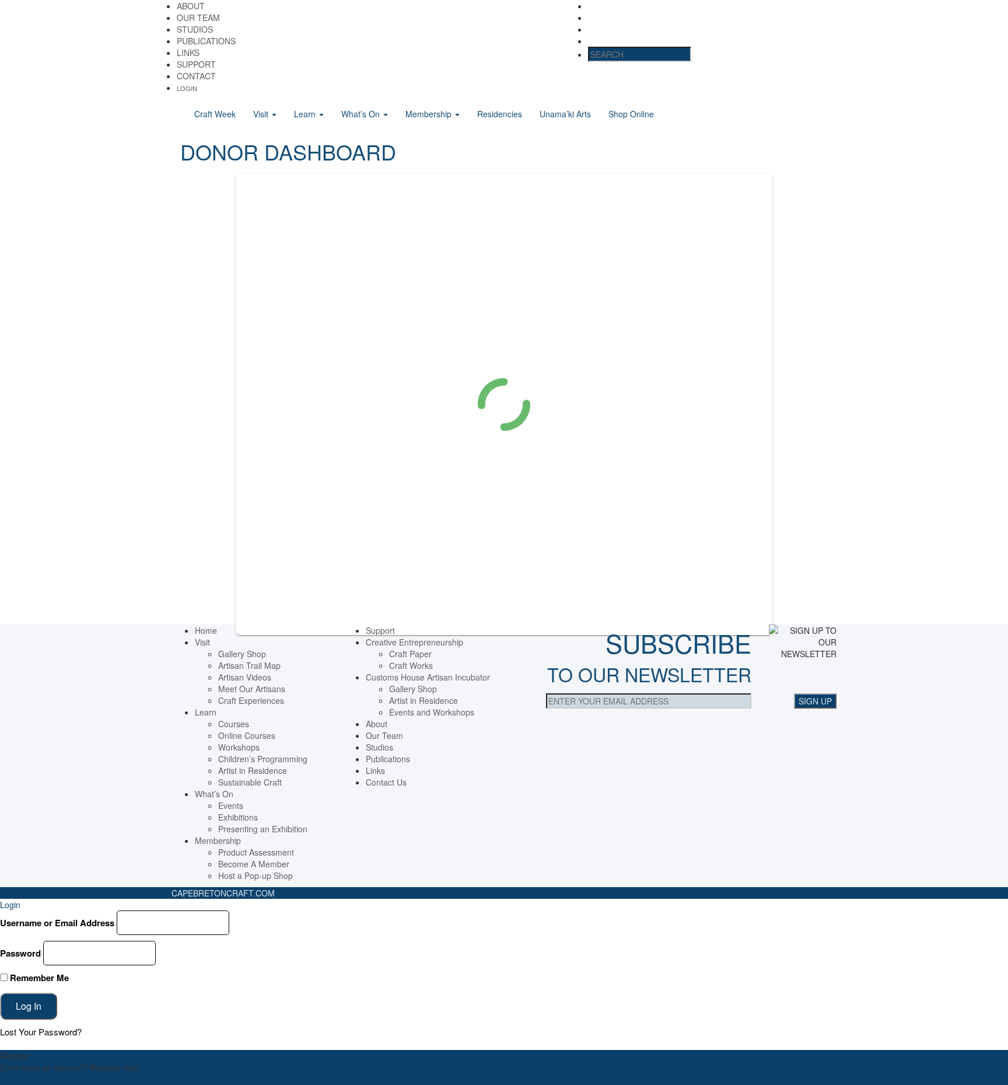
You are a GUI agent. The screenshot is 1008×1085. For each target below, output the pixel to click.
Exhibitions (238, 817)
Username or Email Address (57, 922)
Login (187, 88)
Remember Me (38, 977)
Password (20, 953)
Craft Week (215, 114)
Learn (306, 114)
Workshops (239, 747)
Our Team (198, 17)
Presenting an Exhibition (262, 829)
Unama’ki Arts (565, 114)
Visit (262, 114)
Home (206, 630)
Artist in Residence (252, 770)
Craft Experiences (251, 700)
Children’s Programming (262, 759)
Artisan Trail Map (249, 665)
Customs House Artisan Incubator (428, 677)
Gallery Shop (242, 654)
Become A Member (253, 864)
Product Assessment (256, 852)
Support (196, 64)
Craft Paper (410, 654)
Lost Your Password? (41, 1031)
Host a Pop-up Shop (255, 875)
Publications (206, 41)
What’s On (361, 114)
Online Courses (246, 735)
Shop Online (631, 114)
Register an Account (37, 1079)
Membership (429, 114)
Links (188, 52)
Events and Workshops (431, 712)
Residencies (499, 114)
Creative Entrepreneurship (414, 642)
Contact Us (386, 782)
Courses (233, 724)
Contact (196, 76)
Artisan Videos (244, 677)
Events (230, 805)
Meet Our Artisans (251, 689)
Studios (195, 29)
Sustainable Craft (250, 782)
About (191, 6)
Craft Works (411, 665)
